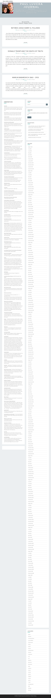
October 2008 (30, 571)
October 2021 (30, 260)
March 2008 (30, 585)
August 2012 (30, 479)
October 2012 (30, 475)
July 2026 (29, 148)
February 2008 (30, 587)
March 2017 (30, 370)
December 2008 (30, 567)
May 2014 (29, 437)
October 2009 (30, 547)
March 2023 (30, 228)
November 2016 (31, 377)
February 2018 (30, 348)
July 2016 (29, 385)
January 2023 (30, 232)
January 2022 (30, 254)
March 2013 (30, 465)
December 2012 (30, 471)
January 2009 (30, 565)
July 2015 (29, 409)
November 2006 (31, 617)
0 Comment (33, 53)
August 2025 (30, 170)
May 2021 (29, 270)
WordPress (28, 695)
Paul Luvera (27, 53)
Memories (30, 662)
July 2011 (29, 505)
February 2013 (30, 467)
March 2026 (30, 156)
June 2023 (30, 222)
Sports (29, 680)
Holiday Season (30, 650)
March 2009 (30, 561)
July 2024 (29, 196)
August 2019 (30, 312)
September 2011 (31, 501)
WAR (29, 686)
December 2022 (30, 234)
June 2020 (30, 292)
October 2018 (30, 332)
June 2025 (30, 174)
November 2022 (31, 236)
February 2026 (30, 158)
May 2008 (29, 581)
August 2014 (30, 431)
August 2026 (30, 146)
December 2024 (30, 186)
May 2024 (29, 200)
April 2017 (30, 368)
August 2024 (30, 194)
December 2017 (30, 352)
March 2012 (30, 489)
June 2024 (30, 198)
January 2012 (30, 493)
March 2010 (30, 537)
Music (29, 666)
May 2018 (29, 342)
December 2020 (30, 280)
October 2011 (30, 499)
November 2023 (31, 212)
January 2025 (30, 184)
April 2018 (30, 344)
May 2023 (29, 224)
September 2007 (31, 597)
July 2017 (29, 362)
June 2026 (30, 150)
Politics (29, 672)
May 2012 (29, 485)
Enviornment (30, 642)
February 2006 (30, 625)
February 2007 (30, 611)
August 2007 (30, 599)
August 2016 (30, 383)
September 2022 (31, 240)
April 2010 (30, 535)
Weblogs (29, 688)
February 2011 (30, 515)
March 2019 (30, 322)
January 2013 (30, 469)
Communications (31, 638)
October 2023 (30, 214)
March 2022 (30, 250)
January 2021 (30, 278)
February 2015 (30, 419)
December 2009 (30, 543)
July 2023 (29, 220)
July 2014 (29, 433)
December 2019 (30, 304)
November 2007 (31, 593)
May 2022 (29, 248)
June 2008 (30, 579)
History (29, 648)
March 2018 (30, 346)
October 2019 (30, 308)
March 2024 (30, 204)
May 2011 (29, 509)
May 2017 (29, 366)
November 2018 (31, 330)
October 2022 (30, 238)
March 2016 (30, 393)
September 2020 (31, 286)
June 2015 (30, 411)
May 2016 (29, 389)
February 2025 (30, 182)
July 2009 (29, 553)
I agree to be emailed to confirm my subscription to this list (37, 113)
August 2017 (30, 360)
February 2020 (30, 300)
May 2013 (29, 461)
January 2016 (30, 397)
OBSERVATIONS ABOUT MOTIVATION (34, 137)
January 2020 (30, 302)
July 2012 (29, 481)
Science (29, 678)
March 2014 (30, 441)
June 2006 (30, 623)
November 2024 (31, 188)
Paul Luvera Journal (8, 1)
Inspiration (30, 654)
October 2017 (30, 356)
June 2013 (30, 459)
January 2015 (30, 421)
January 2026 (30, 160)
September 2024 (31, 192)
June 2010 (30, 531)
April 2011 (30, 511)
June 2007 (30, 603)
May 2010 (29, 533)
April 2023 (30, 226)
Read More (26, 42)
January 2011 (30, 517)
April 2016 (30, 391)
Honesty (29, 652)
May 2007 (29, 605)
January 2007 (30, 613)
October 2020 (30, 284)
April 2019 (30, 320)
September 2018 (31, 334)
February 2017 (30, 371)
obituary (29, 668)
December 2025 (30, 162)
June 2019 (30, 316)
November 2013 (31, 449)
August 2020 (30, 288)
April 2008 (30, 583)
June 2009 (30, 555)
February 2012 (30, 491)
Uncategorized (30, 684)
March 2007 (30, 609)
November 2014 (31, 425)
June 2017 (30, 364)
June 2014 (30, 435)
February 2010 (30, 539)
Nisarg (35, 695)
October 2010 (30, 523)
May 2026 (29, 152)
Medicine (29, 660)
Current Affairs (30, 640)
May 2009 (29, 557)
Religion (29, 676)
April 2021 (30, 272)
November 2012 (31, 473)
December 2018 (30, 328)
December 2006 (30, 615)
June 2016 (30, 387)
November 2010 (31, 521)
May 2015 (29, 413)
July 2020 (29, 290)
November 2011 (31, 497)
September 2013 (31, 453)
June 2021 (30, 268)
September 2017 (31, 358)
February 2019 (30, 324)
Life (29, 658)
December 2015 (30, 399)
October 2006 (30, 619)
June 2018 (30, 340)
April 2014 (30, 439)
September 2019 (31, 310)
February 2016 (30, 395)
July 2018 (29, 338)
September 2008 (31, 573)
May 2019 (29, 318)
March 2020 (30, 298)
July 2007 (29, 601)
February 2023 (30, 230)
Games (29, 646)
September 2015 (31, 405)
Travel (29, 682)
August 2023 (30, 218)
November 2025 (31, 164)
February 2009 (30, 563)
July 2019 (29, 314)
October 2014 (30, 427)
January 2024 (30, 208)
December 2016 (30, 375)
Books (29, 634)
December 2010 (30, 519)
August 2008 (30, 575)
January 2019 (30, 326)
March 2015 (30, 417)
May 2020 (29, 294)
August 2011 (30, 503)
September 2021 (31, 262)
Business (29, 636)
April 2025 (30, 178)
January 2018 (30, 350)
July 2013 (29, 457)
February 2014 (30, 443)
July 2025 (29, 172)
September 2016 (31, 381)
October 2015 (30, 403)
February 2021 (30, 276)
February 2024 (30, 206)
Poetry (29, 670)
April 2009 (30, 559)
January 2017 (30, 373)
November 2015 (31, 401)
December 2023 (30, 210)
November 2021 (31, 258)
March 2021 (30, 274)
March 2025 (30, 180)
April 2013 (30, 463)
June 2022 (30, 246)
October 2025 (30, 166)
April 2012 (30, 487)
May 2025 (29, 176)
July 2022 (29, 244)
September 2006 (31, 621)
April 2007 (30, 607)
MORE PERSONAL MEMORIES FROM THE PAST (36, 132)
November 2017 (31, 354)
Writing (29, 690)
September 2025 (31, 168)
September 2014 (31, 429)
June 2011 (30, 507)
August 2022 (30, 242)
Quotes (29, 674)
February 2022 (30, 252)
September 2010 (31, 525)
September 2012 (31, 477)
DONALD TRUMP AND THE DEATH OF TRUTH (25, 51)
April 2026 (30, 154)
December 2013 (30, 447)
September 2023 (31, 216)
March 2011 (30, 513)
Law (29, 656)
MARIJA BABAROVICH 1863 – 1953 (25, 77)
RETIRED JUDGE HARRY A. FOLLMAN (25, 28)
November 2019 (31, 306)
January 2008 (30, 589)
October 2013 (30, 451)
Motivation (30, 664)
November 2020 (31, 282)
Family (29, 644)
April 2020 (30, 296)
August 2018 (30, 336)
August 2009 (30, 551)
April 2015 (30, 415)
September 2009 (31, 549)
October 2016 (30, 379)
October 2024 (30, 190)
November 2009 (31, 545)
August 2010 (30, 527)
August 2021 (30, 264)
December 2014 (30, 423)
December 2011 (30, 495)
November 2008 (31, 569)
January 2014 (30, 445)
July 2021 (29, 266)
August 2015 (30, 407)
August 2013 (30, 455)
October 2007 (30, 595)
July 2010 (29, 529)
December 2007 (30, 591)
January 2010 (30, 541)
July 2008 (29, 577)
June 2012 (30, 483)
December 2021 (30, 256)
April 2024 (30, 202)
